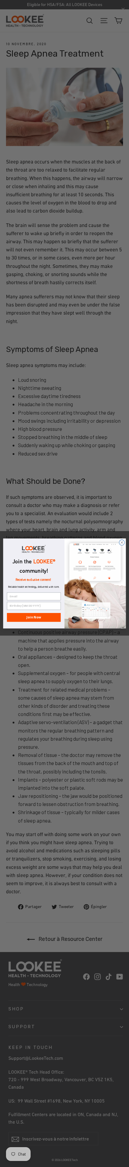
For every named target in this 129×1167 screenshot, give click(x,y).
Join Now (33, 617)
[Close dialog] (121, 542)
